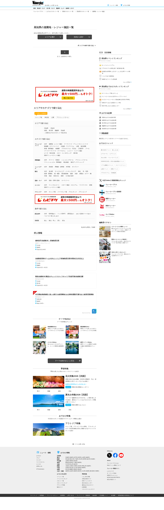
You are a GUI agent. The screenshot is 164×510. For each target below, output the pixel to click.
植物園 (58, 148)
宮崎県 (87, 471)
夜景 (62, 176)
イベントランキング (62, 478)
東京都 (67, 459)
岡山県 (71, 467)
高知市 (43, 8)
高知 (70, 391)
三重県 (75, 462)
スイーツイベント (121, 165)
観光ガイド (60, 487)
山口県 (75, 467)
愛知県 (67, 462)
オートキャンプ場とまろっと (110, 93)
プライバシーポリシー (52, 495)
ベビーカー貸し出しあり (51, 216)
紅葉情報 (84, 487)
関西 (58, 466)
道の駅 (51, 171)
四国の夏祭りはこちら (75, 405)
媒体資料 (94, 495)
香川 (38, 391)
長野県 (71, 460)
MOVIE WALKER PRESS (113, 477)
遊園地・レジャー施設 (55, 144)
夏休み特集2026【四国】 (77, 394)
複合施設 (66, 162)
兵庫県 (75, 466)
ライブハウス (83, 185)
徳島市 (72, 8)
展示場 (75, 153)
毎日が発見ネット (111, 479)
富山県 (71, 464)
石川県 (67, 464)
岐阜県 (71, 462)
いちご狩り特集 (86, 476)
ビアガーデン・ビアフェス (108, 153)
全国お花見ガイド (86, 478)
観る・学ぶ (52, 220)
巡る (63, 220)
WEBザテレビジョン (112, 475)
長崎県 (75, 471)
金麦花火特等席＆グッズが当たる (75, 384)
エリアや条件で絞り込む (86, 45)
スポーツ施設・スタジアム (69, 185)
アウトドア (38, 192)
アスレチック (73, 192)
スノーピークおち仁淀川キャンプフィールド (114, 96)
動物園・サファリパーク (51, 146)
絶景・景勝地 (48, 173)
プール (87, 148)
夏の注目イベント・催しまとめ (109, 150)
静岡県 (79, 462)
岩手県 (75, 457)
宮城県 (67, 457)
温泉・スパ (38, 180)
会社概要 (113, 495)
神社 (79, 171)
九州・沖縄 (60, 471)
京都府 (71, 466)
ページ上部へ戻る (79, 444)
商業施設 (37, 160)
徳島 (59, 391)
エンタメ (37, 185)
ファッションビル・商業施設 (53, 162)
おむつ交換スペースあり (83, 213)
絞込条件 (37, 214)
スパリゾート (65, 180)
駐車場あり (52, 213)
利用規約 (42, 495)
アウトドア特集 (72, 423)
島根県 (83, 467)
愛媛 (48, 391)
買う (59, 220)
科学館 (68, 166)
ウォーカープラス (38, 11)
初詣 (50, 176)
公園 (52, 117)
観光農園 (83, 146)
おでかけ (38, 455)
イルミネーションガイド (88, 489)
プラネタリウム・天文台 (69, 148)
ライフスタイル (40, 462)
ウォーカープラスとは (112, 463)
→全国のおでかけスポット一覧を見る (55, 133)
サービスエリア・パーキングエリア (65, 171)
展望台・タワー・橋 (85, 173)
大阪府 (67, 466)
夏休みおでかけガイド (87, 485)
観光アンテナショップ (77, 162)
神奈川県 (72, 459)
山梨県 (67, 460)
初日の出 (56, 176)
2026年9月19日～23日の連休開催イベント (112, 161)
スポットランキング (62, 483)
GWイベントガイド (87, 481)
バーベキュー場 (62, 192)
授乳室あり (70, 213)
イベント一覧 (60, 476)
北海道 (59, 455)
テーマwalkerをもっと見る (64, 361)
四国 (34, 8)
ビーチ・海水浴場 (49, 153)
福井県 (75, 464)
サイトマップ (33, 495)
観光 (36, 171)
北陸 (58, 464)
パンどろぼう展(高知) (108, 76)
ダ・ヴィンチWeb (111, 473)
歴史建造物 (65, 173)
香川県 (48, 8)
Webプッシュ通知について (114, 465)
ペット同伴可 (61, 213)
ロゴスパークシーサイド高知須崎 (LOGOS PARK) (116, 99)
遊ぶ (45, 220)
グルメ (38, 458)
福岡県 (67, 471)
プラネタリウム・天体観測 (108, 172)
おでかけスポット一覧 (53, 11)
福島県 (87, 457)
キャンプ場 (38, 117)
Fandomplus (41, 469)
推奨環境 (62, 495)
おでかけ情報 (126, 5)
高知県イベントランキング (112, 58)
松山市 (62, 8)
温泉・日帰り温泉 (54, 180)
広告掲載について (103, 495)
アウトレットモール (63, 117)
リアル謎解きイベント (107, 165)
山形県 (83, 457)
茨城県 (93, 459)
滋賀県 (88, 466)
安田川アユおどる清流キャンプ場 (111, 102)
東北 (58, 457)
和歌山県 (84, 466)
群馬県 (84, 459)
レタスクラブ (110, 471)
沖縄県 (97, 471)
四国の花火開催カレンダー (77, 387)
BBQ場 (47, 117)
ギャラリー (75, 166)
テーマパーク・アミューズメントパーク (76, 144)
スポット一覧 (60, 481)
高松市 (53, 8)
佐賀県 (71, 471)
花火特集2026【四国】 (76, 376)
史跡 (76, 173)
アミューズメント (38, 144)
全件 (45, 144)
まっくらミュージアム (108, 65)
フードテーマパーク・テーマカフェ (54, 151)
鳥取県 (79, 467)
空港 (45, 176)
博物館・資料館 (59, 166)
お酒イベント (104, 169)
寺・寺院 (85, 171)
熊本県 (79, 471)
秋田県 (79, 457)
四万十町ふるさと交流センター (110, 106)
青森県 (71, 457)
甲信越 (59, 461)
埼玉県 (80, 459)
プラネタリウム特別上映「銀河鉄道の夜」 (113, 68)
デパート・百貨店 (54, 160)
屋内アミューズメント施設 (52, 155)
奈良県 (79, 466)
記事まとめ (39, 466)
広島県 (67, 467)
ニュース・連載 (114, 5)
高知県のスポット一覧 (83, 11)
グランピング (83, 192)
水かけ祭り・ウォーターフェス (109, 157)
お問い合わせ (70, 495)
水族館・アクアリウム (67, 146)
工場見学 (80, 148)
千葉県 (76, 459)
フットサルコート (54, 185)
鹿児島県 (92, 471)
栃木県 (88, 459)
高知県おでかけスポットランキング (115, 86)
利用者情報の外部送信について (126, 495)
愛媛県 (58, 8)
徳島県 (67, 8)
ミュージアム (38, 167)
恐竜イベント (114, 169)
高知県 (39, 8)
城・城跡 (57, 173)
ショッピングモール (67, 160)
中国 (58, 467)
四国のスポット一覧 (67, 11)
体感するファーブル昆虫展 (109, 79)
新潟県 (75, 460)
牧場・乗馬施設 (49, 148)
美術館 (51, 166)
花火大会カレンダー (87, 483)
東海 (58, 462)
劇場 (90, 185)
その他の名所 (69, 176)
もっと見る (126, 82)
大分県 (83, 471)
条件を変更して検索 (89, 227)
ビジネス (38, 464)
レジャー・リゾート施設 (74, 151)
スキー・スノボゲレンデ (64, 153)
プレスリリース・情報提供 (83, 495)
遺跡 (71, 173)
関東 (58, 459)
